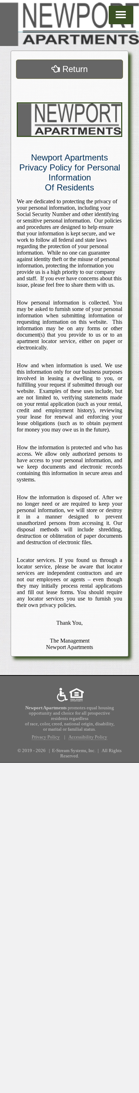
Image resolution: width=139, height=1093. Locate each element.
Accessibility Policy (87, 737)
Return (74, 69)
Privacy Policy (46, 737)
